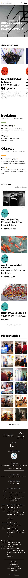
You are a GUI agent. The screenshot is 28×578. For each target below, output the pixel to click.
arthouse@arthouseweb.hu (17, 497)
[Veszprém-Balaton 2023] (21, 435)
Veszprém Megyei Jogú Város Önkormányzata (14, 476)
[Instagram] (14, 484)
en (21, 2)
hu (18, 2)
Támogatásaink (14, 564)
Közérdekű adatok (14, 566)
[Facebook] (10, 484)
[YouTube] (18, 484)
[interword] (14, 575)
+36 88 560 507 (11, 546)
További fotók (14, 424)
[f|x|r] (14, 445)
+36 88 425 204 (14, 495)
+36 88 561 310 (11, 509)
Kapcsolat (14, 562)
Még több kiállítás (14, 325)
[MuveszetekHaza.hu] (8, 435)
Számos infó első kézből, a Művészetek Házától (14, 465)
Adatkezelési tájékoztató (14, 568)
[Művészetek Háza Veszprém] (6, 2)
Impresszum (14, 570)
